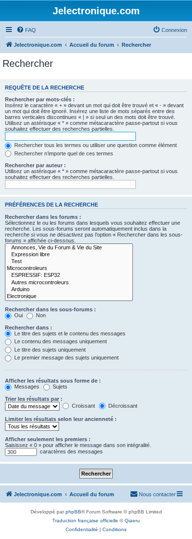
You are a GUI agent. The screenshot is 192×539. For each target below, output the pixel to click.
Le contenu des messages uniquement (60, 341)
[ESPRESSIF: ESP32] (69, 275)
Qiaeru (132, 520)
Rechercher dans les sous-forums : (50, 309)
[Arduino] (69, 289)
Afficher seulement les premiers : (48, 439)
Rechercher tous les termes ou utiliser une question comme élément (95, 145)
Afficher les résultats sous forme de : (53, 381)
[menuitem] (26, 30)
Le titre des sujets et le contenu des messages (69, 333)
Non (40, 315)
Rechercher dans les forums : (43, 217)
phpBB (73, 511)
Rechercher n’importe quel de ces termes (63, 153)
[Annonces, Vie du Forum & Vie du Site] (69, 247)
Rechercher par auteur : (35, 165)
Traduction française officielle (85, 520)
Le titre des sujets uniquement (49, 350)
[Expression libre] (69, 254)
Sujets (59, 386)
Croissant (82, 406)
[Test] (69, 261)
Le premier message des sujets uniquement (66, 357)
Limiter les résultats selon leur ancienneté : (61, 419)
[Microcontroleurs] (69, 268)
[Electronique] (69, 296)
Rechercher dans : (28, 327)
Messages (26, 386)
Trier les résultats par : (34, 399)
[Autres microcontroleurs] (69, 282)
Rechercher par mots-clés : (40, 99)
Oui (18, 315)
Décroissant (122, 406)
